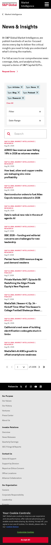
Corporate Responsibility (13, 495)
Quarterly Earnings (10, 442)
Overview (6, 432)
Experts (5, 504)
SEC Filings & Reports (11, 447)
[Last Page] (44, 367)
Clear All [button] (10, 103)
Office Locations (9, 473)
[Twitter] (21, 386)
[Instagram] (31, 386)
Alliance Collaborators (11, 478)
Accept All (25, 540)
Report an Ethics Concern (13, 468)
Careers (5, 490)
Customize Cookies (25, 532)
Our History (7, 406)
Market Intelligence (13, 14)
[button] (22, 87)
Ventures (6, 411)
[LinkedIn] (40, 386)
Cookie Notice (12, 526)
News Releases (9, 437)
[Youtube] (36, 386)
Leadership (7, 500)
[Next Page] (39, 367)
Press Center (7, 415)
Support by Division (10, 463)
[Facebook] (26, 386)
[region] (25, 525)
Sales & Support (9, 459)
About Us (6, 420)
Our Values (6, 401)
